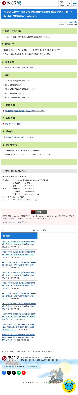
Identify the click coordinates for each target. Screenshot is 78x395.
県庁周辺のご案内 (33, 366)
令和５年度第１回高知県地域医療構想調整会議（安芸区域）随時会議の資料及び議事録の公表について (18, 337)
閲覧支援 (62, 5)
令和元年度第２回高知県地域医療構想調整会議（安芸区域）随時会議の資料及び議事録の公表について (18, 327)
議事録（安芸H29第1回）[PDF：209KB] (20, 137)
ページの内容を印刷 (69, 22)
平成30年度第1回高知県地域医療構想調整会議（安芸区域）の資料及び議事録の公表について (19, 285)
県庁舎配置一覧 (8, 366)
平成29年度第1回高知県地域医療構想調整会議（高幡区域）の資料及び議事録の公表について (19, 254)
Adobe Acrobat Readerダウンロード (17, 222)
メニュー (75, 5)
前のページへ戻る (40, 230)
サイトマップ (49, 351)
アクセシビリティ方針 (32, 351)
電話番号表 (20, 366)
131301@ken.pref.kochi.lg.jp (25, 200)
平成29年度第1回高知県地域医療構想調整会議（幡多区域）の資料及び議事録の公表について (19, 265)
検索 (68, 5)
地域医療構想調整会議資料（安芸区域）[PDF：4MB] (25, 111)
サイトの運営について (12, 351)
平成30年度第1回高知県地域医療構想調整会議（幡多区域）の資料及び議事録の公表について (19, 275)
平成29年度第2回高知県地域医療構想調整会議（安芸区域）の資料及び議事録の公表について (19, 296)
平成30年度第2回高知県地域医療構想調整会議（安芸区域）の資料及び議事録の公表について (19, 306)
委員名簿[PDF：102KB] (13, 124)
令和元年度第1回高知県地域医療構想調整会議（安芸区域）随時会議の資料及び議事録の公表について (19, 316)
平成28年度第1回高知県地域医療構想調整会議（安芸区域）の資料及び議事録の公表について (19, 244)
